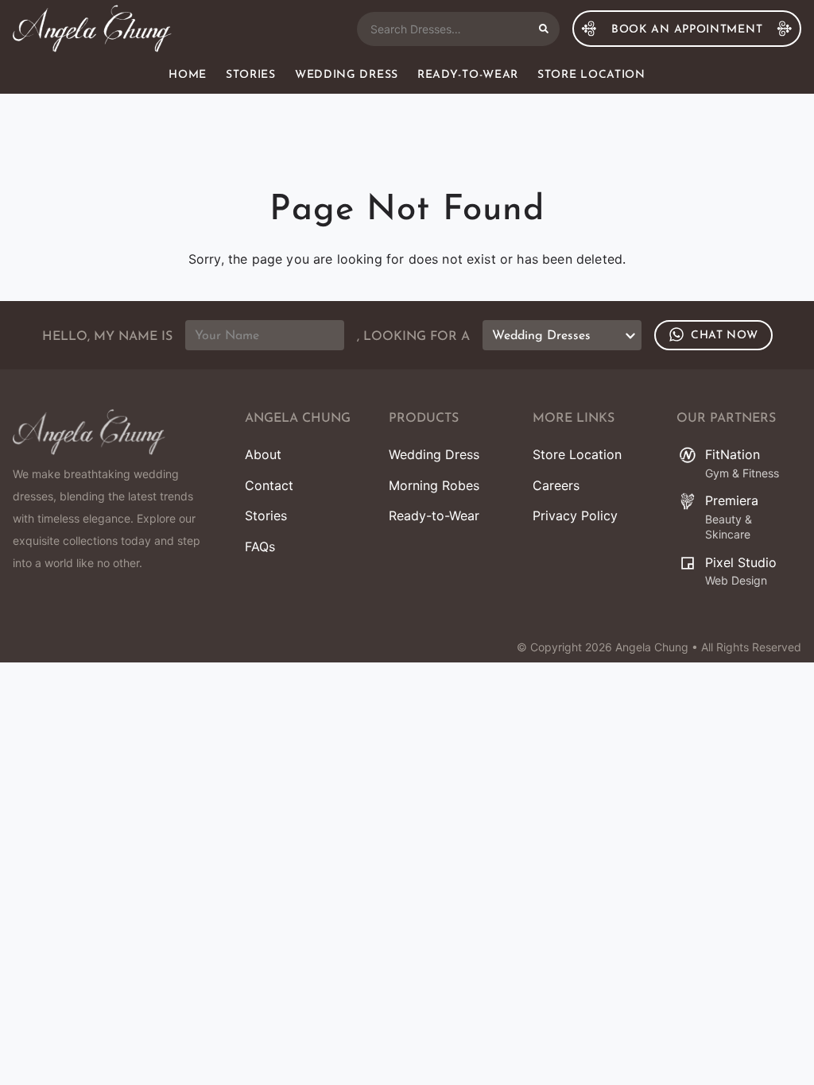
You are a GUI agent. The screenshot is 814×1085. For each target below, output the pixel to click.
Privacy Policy (575, 515)
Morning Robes (434, 485)
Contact (269, 485)
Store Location (591, 75)
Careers (556, 485)
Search (544, 28)
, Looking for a (413, 336)
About (263, 454)
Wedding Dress (346, 75)
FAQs (260, 546)
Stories (251, 75)
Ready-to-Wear (467, 75)
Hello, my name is (107, 336)
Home (188, 75)
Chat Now (724, 336)
